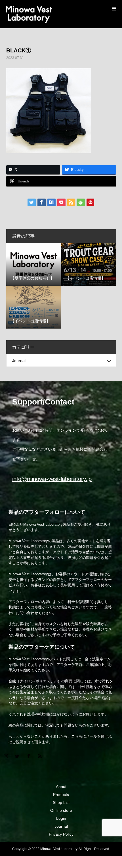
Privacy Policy (61, 834)
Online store (61, 810)
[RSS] (40, 756)
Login (61, 818)
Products (61, 794)
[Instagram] (6, 756)
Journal (19, 360)
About (61, 786)
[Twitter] (17, 756)
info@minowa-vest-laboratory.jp (52, 479)
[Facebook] (28, 756)
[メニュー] (113, 8)
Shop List (61, 802)
